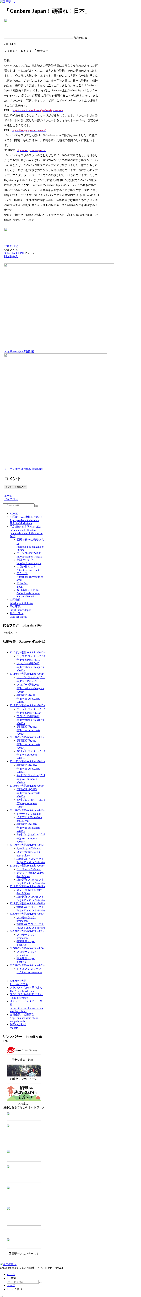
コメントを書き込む (16, 487)
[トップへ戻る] (1, 1296)
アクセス (30, 576)
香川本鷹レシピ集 (28, 593)
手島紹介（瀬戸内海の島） (26, 531)
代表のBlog (11, 246)
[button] (36, 506)
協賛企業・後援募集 (24, 1018)
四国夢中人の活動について (26, 520)
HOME (14, 513)
